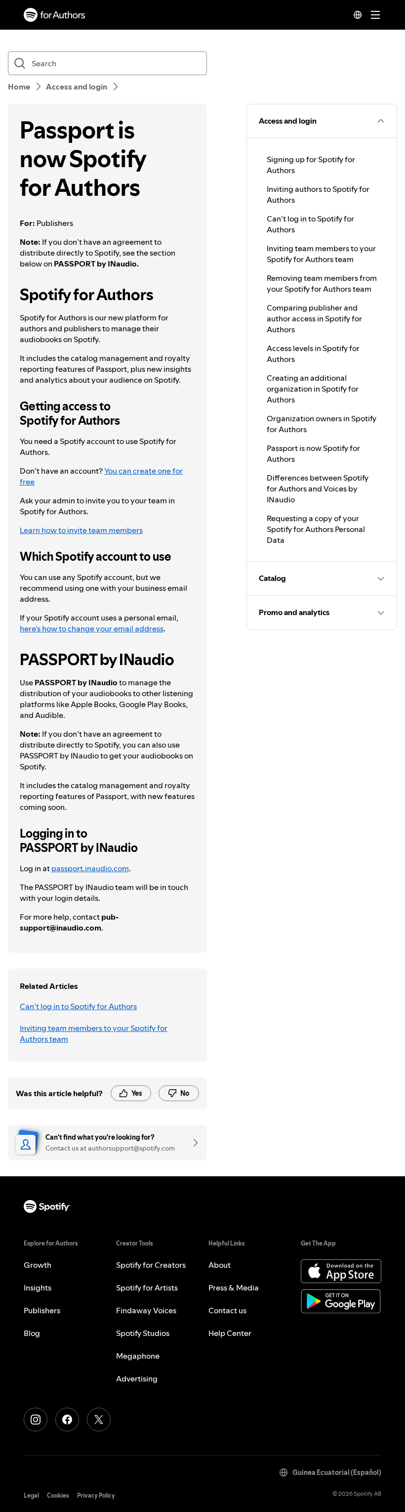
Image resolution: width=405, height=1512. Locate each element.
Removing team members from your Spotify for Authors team (322, 283)
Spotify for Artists (147, 1287)
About (219, 1264)
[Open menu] (375, 15)
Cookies (58, 1495)
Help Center (229, 1333)
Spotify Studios (142, 1333)
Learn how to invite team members (81, 530)
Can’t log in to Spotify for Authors (78, 1006)
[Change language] (358, 15)
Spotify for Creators (151, 1264)
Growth (37, 1264)
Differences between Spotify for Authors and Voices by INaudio (317, 488)
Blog (32, 1333)
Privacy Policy (96, 1495)
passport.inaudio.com (90, 868)
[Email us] (192, 1143)
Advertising (137, 1378)
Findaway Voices (146, 1310)
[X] (99, 1419)
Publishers (42, 1310)
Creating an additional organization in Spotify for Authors (313, 388)
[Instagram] (35, 1419)
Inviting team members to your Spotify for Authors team (93, 1033)
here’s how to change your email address (91, 628)
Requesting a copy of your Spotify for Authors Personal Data (316, 529)
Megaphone (138, 1355)
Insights (37, 1287)
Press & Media (233, 1287)
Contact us (227, 1310)
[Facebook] (67, 1419)
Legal (31, 1495)
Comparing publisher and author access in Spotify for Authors (314, 318)
